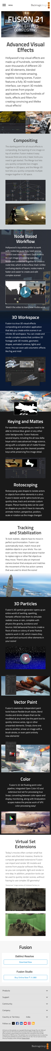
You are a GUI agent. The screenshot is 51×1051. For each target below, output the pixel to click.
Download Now (25, 962)
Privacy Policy (26, 1038)
